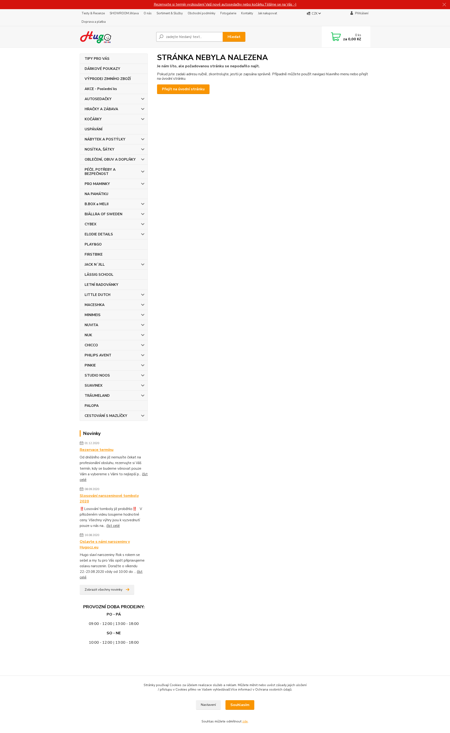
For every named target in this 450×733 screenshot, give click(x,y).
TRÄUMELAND (97, 395)
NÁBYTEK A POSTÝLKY (105, 139)
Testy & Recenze (93, 13)
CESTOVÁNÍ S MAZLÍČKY (106, 415)
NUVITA (91, 325)
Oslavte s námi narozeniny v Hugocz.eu (105, 544)
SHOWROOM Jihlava (124, 13)
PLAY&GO (93, 244)
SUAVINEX (93, 385)
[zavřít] (444, 4)
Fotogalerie (228, 13)
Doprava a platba (94, 22)
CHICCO (91, 345)
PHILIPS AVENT (98, 355)
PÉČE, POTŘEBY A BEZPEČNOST (100, 171)
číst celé (113, 525)
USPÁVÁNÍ (93, 129)
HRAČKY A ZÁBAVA (101, 109)
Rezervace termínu (96, 449)
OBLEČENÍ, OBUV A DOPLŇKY (110, 159)
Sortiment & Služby (170, 13)
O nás (148, 13)
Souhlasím (239, 704)
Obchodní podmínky (201, 13)
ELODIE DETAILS (99, 234)
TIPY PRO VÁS (97, 58)
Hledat (234, 36)
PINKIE (90, 365)
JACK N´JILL (95, 264)
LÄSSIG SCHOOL (99, 274)
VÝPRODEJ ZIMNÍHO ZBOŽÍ (108, 78)
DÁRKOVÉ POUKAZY (102, 68)
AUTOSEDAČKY (98, 99)
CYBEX (90, 224)
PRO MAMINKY (97, 183)
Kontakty (247, 13)
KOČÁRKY (93, 119)
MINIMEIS (93, 315)
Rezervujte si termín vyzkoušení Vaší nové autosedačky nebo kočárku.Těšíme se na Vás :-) (225, 4)
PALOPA (92, 405)
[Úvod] (116, 36)
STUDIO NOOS (97, 375)
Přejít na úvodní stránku (183, 89)
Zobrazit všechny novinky (103, 589)
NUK (88, 335)
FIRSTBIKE (94, 254)
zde (245, 721)
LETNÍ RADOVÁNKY (101, 284)
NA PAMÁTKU (96, 194)
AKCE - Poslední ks (101, 89)
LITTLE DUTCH (97, 294)
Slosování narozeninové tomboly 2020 (109, 498)
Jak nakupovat (267, 13)
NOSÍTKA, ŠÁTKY (99, 149)
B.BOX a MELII (97, 204)
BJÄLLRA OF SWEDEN (103, 214)
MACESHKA (95, 304)
